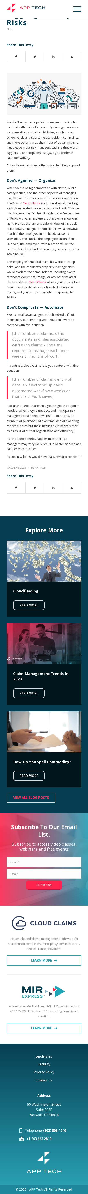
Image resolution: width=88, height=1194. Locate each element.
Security (44, 1064)
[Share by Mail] (72, 56)
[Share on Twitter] (35, 56)
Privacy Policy (44, 1072)
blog (10, 29)
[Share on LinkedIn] (53, 56)
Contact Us (44, 1080)
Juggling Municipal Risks (43, 18)
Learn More (41, 960)
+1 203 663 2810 (39, 1138)
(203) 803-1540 (54, 1130)
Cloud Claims (31, 203)
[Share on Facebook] (16, 56)
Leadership (44, 1056)
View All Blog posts (31, 797)
